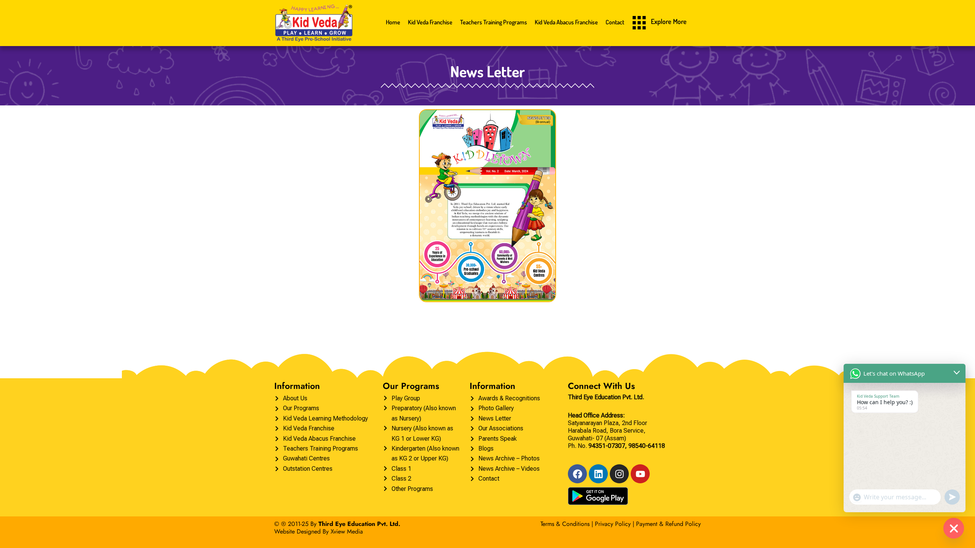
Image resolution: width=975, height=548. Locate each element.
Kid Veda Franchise (430, 22)
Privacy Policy (613, 523)
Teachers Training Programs (493, 22)
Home (393, 22)
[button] (640, 23)
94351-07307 (606, 445)
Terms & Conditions (565, 523)
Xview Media (347, 531)
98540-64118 (646, 445)
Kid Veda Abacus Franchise (566, 22)
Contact (615, 22)
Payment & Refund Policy (668, 523)
